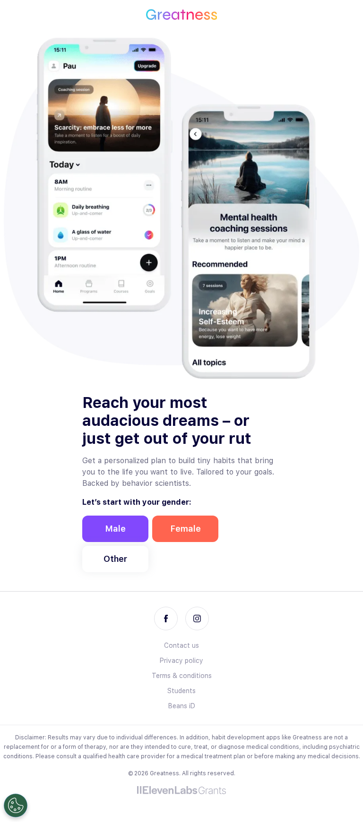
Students (181, 691)
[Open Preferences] (15, 805)
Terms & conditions (182, 675)
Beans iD (181, 706)
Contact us (181, 645)
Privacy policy (181, 660)
